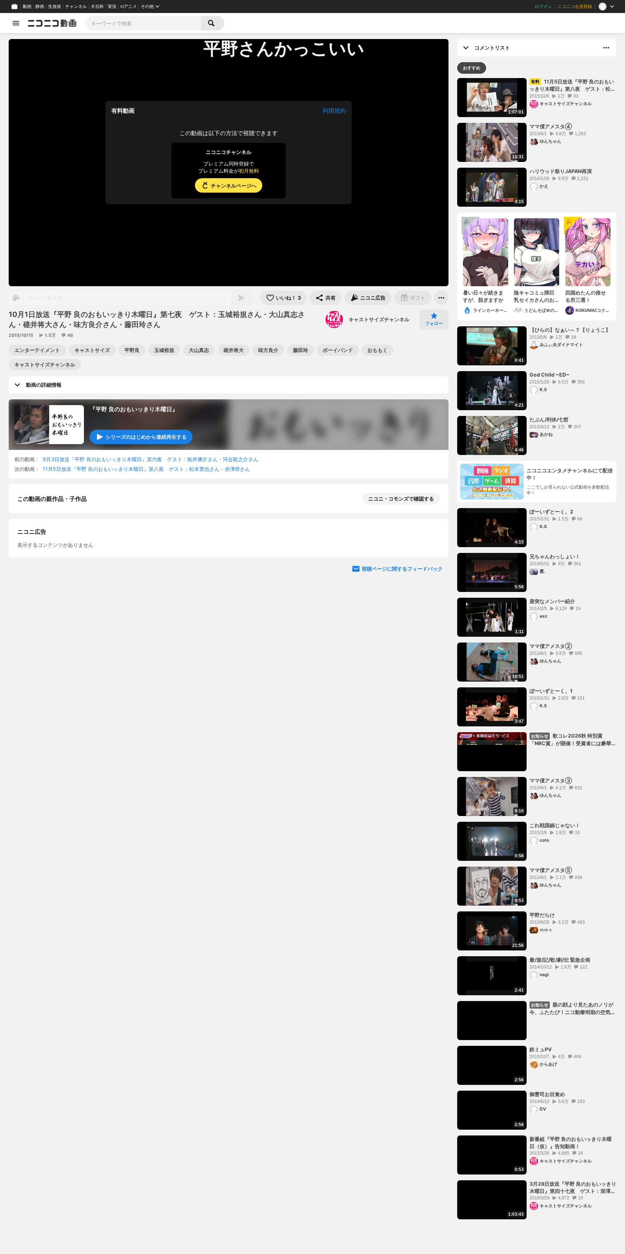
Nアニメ (128, 6)
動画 (27, 6)
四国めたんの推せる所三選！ (585, 296)
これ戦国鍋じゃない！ (555, 825)
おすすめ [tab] (471, 67)
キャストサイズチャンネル (379, 319)
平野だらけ (542, 915)
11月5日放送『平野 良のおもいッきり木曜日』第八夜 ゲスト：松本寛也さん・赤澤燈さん (146, 469)
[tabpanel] (536, 648)
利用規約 (334, 110)
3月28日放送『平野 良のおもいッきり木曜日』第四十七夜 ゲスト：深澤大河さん (573, 1187)
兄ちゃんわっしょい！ (555, 556)
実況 (112, 6)
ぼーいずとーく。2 (551, 511)
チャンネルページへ (233, 185)
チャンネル (76, 6)
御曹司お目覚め (547, 1094)
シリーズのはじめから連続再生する (146, 437)
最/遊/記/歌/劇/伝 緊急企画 (560, 960)
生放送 (54, 6)
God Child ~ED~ (550, 375)
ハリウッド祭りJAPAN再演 (561, 171)
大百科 (97, 6)
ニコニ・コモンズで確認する (401, 498)
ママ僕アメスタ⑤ (551, 870)
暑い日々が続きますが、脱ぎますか (483, 296)
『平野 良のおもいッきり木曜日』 (134, 409)
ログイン (543, 6)
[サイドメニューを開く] (16, 23)
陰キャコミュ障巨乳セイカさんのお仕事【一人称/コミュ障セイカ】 (535, 296)
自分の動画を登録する (58, 573)
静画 (39, 6)
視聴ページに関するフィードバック (402, 709)
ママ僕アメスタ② (551, 646)
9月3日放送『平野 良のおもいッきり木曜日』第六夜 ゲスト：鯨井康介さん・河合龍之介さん (150, 459)
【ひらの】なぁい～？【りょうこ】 (570, 330)
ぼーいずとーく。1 (551, 691)
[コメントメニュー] (606, 47)
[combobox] (143, 23)
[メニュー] (441, 298)
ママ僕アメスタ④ (551, 126)
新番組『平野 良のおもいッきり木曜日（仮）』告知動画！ (571, 1142)
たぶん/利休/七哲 (549, 419)
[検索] (212, 23)
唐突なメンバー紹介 (552, 601)
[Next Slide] (434, 640)
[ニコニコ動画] (52, 23)
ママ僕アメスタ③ (551, 780)
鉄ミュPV (541, 1049)
